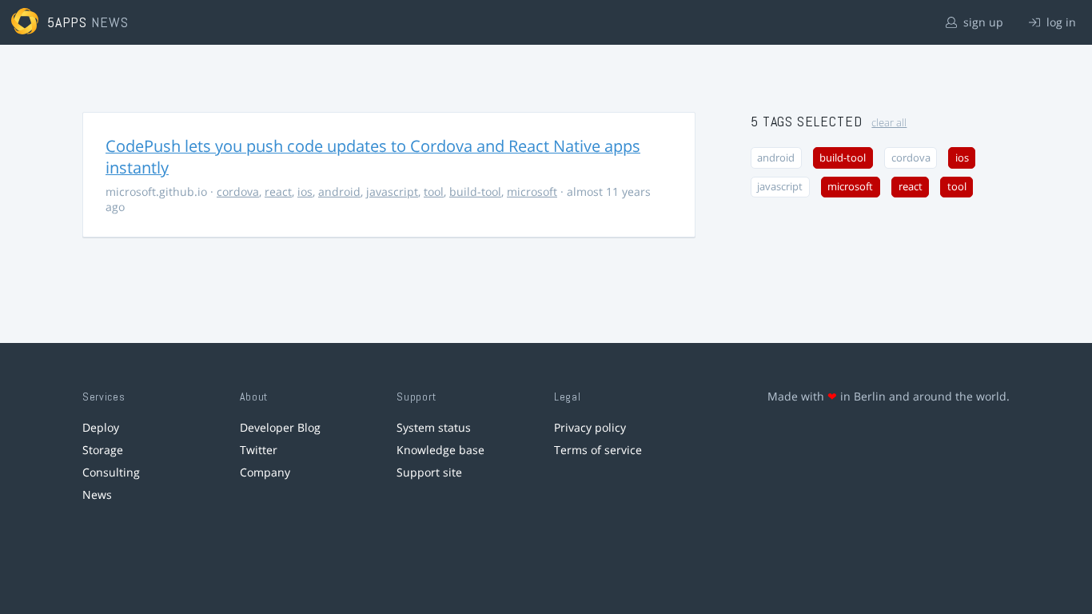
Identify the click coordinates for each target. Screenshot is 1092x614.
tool (434, 191)
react (278, 191)
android (339, 191)
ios (305, 191)
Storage (102, 449)
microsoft (532, 191)
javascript (392, 191)
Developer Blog (280, 427)
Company (265, 472)
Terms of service (598, 449)
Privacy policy (590, 427)
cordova (238, 191)
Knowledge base (440, 449)
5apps (67, 22)
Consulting (111, 472)
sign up (981, 22)
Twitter (258, 449)
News (97, 494)
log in (1059, 22)
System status (434, 427)
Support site (429, 472)
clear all (889, 123)
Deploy (100, 427)
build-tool (475, 191)
